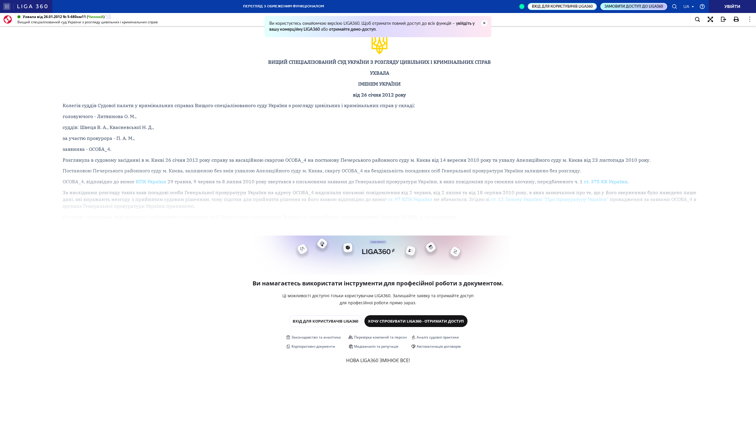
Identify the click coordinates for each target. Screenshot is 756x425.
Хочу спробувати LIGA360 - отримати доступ (416, 321)
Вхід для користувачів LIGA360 (325, 321)
